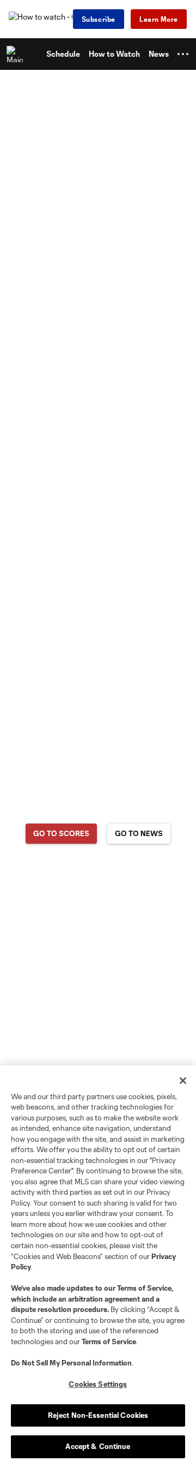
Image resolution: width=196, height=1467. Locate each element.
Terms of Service (144, 1288)
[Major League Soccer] (17, 54)
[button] (183, 54)
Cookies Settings (98, 1384)
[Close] (183, 1081)
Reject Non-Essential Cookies (98, 1415)
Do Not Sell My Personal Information (71, 1362)
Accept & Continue (97, 1446)
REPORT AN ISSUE (98, 876)
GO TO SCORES (61, 833)
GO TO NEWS (139, 833)
